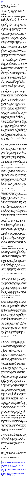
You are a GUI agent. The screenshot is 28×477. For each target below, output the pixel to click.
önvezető (22, 473)
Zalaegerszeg (8, 474)
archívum (18, 475)
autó (2, 473)
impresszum (23, 475)
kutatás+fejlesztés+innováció (13, 473)
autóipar (4, 473)
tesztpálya (3, 474)
